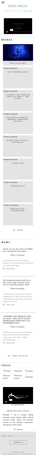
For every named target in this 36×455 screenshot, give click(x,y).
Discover (20, 429)
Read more (10, 269)
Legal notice (15, 452)
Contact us (18, 442)
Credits (22, 452)
